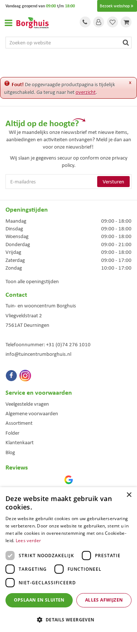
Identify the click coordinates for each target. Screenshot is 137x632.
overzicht (86, 92)
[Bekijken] (126, 22)
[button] (68, 619)
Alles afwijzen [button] (104, 600)
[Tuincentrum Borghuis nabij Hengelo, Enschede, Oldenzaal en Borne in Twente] (32, 22)
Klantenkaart (19, 442)
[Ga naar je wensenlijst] (112, 22)
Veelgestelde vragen (27, 404)
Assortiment (19, 423)
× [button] (129, 495)
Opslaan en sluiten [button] (39, 600)
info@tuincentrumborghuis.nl (38, 354)
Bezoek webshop (115, 6)
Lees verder (28, 540)
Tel (85, 22)
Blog (10, 452)
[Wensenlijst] (112, 22)
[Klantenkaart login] (98, 22)
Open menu (8, 22)
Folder (12, 432)
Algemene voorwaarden (31, 413)
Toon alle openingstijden (32, 281)
